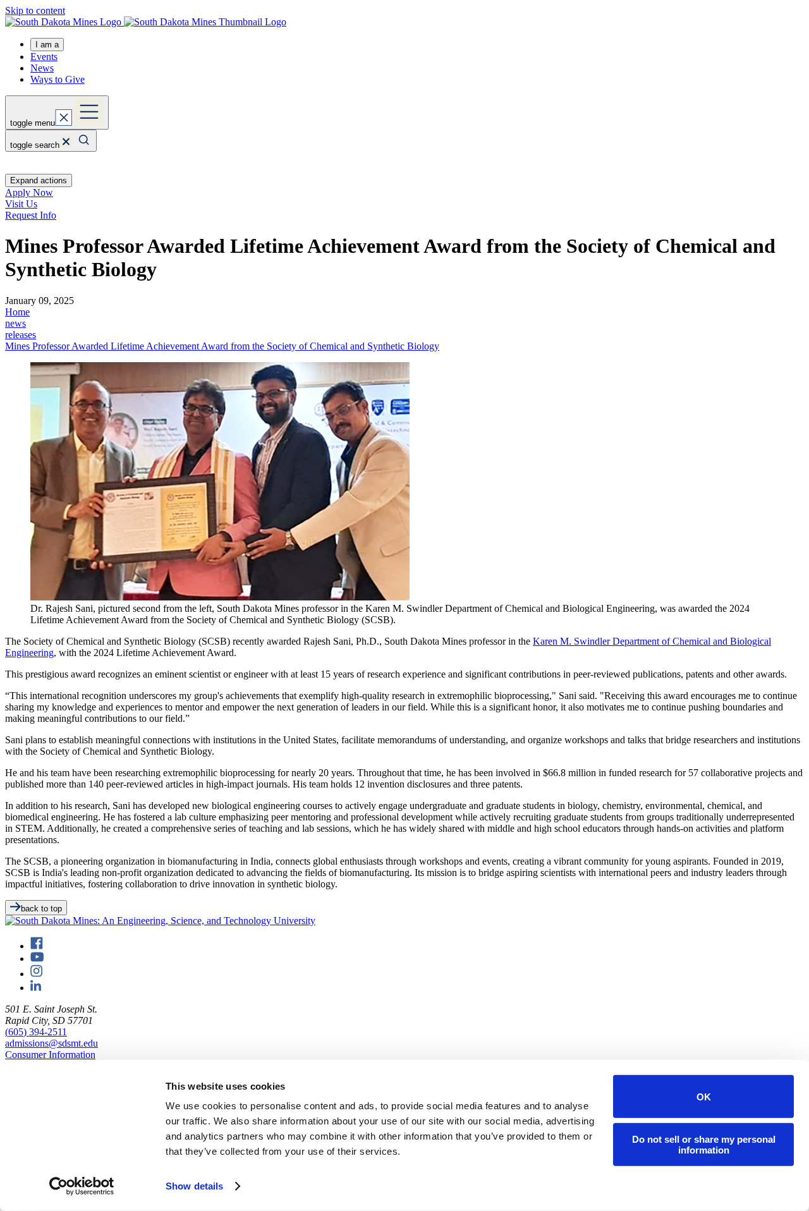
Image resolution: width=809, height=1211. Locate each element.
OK (703, 1096)
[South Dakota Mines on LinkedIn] (35, 987)
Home (17, 312)
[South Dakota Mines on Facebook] (36, 945)
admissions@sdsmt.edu (51, 1043)
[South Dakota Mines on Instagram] (36, 973)
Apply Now (29, 192)
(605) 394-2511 (36, 1031)
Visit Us (21, 203)
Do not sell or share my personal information (704, 1144)
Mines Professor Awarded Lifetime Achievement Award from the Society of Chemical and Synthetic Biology (222, 346)
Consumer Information (50, 1054)
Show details (194, 1186)
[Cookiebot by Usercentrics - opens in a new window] (82, 1186)
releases (20, 334)
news (15, 323)
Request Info (30, 215)
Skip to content (35, 10)
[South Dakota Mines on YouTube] (37, 958)
